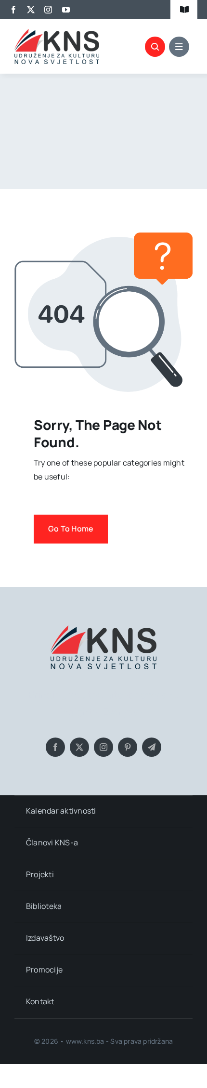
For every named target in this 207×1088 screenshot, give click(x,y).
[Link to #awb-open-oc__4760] (179, 47)
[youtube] (66, 9)
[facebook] (13, 9)
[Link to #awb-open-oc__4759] (155, 47)
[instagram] (48, 9)
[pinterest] (127, 747)
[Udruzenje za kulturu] (56, 32)
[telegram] (151, 747)
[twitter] (31, 9)
